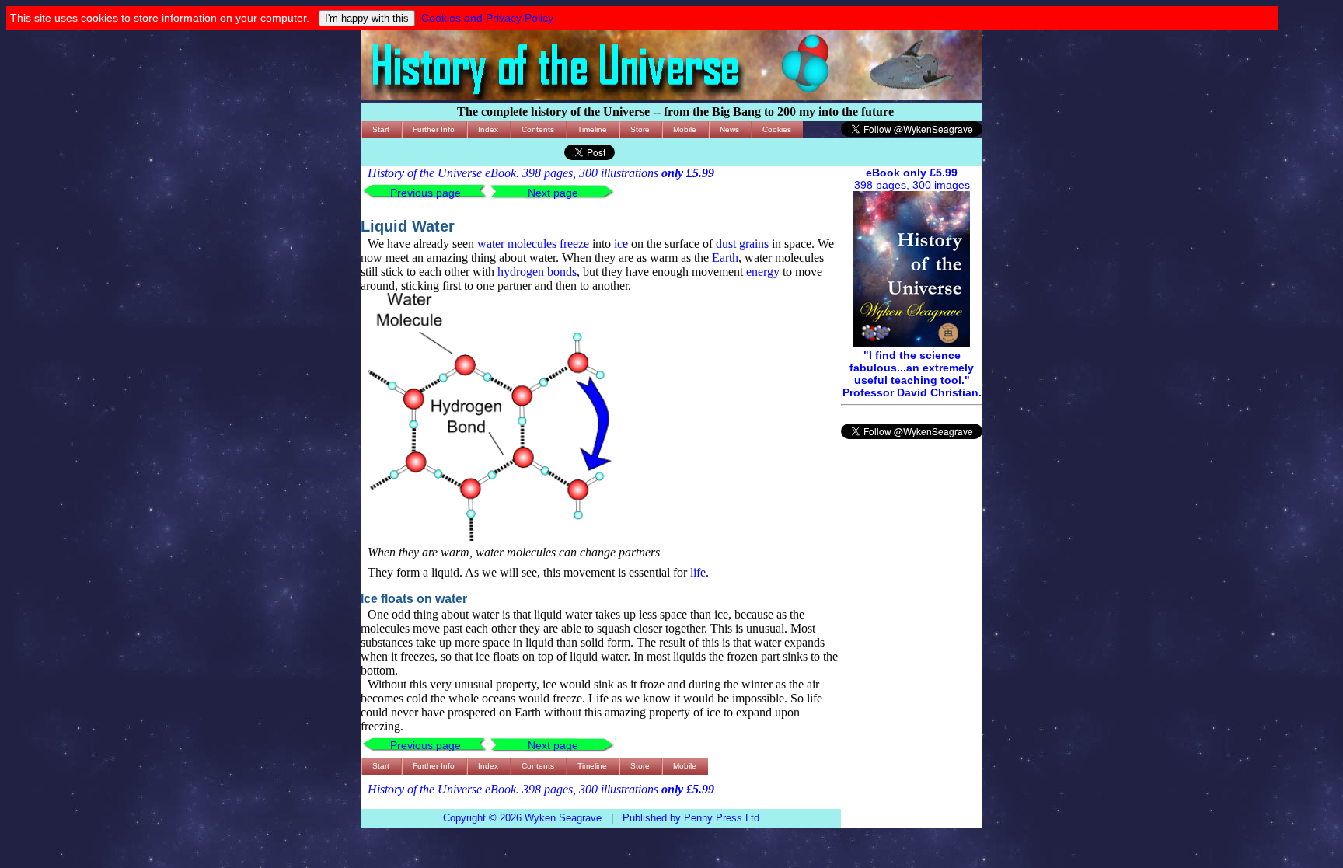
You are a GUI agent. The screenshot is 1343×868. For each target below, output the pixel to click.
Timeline (592, 129)
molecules (532, 243)
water (490, 243)
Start (380, 129)
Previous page (425, 192)
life (698, 572)
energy (763, 271)
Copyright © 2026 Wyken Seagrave (522, 818)
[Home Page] (671, 96)
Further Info (434, 129)
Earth (725, 257)
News (729, 129)
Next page (553, 192)
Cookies (776, 129)
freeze (574, 243)
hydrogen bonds (537, 271)
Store (640, 129)
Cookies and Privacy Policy (487, 18)
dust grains (742, 243)
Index (488, 129)
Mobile (684, 129)
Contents (538, 129)
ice (621, 243)
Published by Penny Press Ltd (691, 818)
